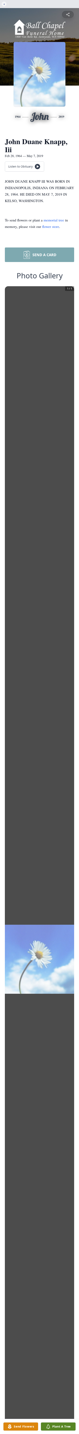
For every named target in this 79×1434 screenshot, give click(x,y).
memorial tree (54, 220)
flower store (50, 226)
